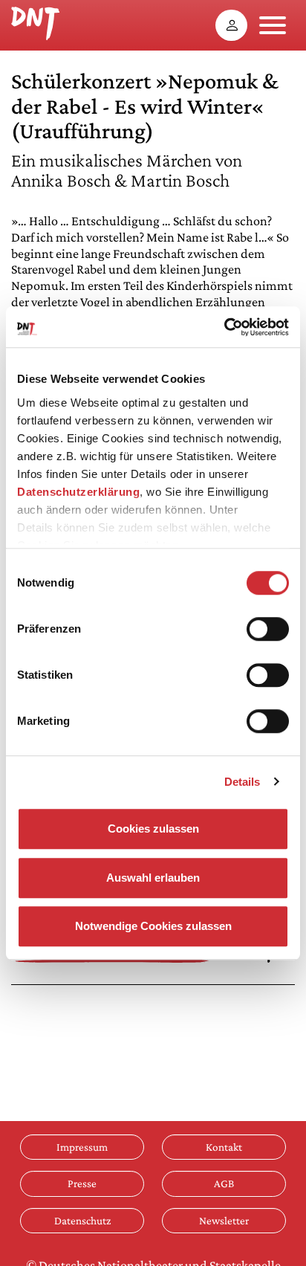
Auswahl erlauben (153, 877)
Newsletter (224, 1220)
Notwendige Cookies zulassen (153, 926)
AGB (224, 1183)
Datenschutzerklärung (78, 491)
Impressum (82, 1146)
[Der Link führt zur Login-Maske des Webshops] (231, 25)
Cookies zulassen (153, 828)
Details (242, 781)
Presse (82, 1183)
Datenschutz (82, 1220)
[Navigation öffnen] (272, 25)
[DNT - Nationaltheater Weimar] (35, 21)
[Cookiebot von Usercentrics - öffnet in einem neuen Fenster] (224, 327)
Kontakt (224, 1146)
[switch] (268, 629)
